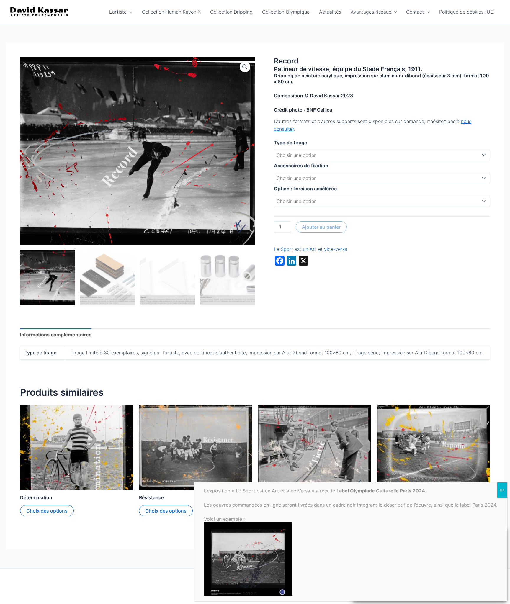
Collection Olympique (286, 12)
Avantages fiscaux (371, 12)
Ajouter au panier (321, 227)
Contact (415, 12)
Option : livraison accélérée (305, 188)
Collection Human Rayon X (171, 12)
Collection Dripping (231, 12)
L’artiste (118, 12)
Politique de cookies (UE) (467, 12)
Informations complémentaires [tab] (55, 335)
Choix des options (47, 511)
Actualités (330, 12)
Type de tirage (290, 142)
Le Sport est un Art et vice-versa (310, 249)
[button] (130, 12)
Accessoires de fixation (301, 165)
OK (502, 490)
